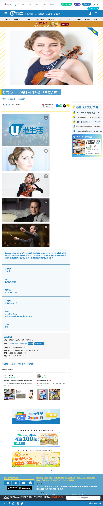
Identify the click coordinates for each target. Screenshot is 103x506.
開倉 (51, 477)
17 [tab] (56, 27)
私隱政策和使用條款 (56, 497)
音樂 (13, 364)
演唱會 (7, 19)
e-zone (52, 4)
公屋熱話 (41, 14)
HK (16, 4)
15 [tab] (52, 27)
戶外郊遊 (62, 480)
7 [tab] (47, 24)
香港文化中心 (39, 344)
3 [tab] (51, 22)
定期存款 (57, 14)
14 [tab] (50, 27)
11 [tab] (55, 24)
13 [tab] (48, 27)
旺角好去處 (40, 480)
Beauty (37, 4)
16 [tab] (54, 27)
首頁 (4, 99)
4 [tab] (53, 22)
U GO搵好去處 (94, 8)
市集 (46, 477)
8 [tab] (49, 24)
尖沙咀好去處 (59, 477)
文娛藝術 (22, 364)
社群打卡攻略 (67, 4)
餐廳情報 (54, 480)
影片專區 (78, 19)
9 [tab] (51, 24)
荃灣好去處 (90, 477)
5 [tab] (55, 22)
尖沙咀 (30, 344)
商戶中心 (77, 4)
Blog (44, 4)
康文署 (6, 364)
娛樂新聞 (49, 14)
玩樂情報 (11, 99)
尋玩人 (7, 104)
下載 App (87, 4)
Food (29, 4)
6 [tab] (57, 22)
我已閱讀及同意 (83, 498)
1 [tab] (47, 22)
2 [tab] (49, 22)
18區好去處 (97, 19)
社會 (48, 480)
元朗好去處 (81, 477)
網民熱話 (39, 486)
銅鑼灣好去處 (70, 477)
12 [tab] (57, 24)
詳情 (6, 327)
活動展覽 (21, 99)
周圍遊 (87, 19)
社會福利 (70, 480)
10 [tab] (53, 24)
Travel (22, 4)
